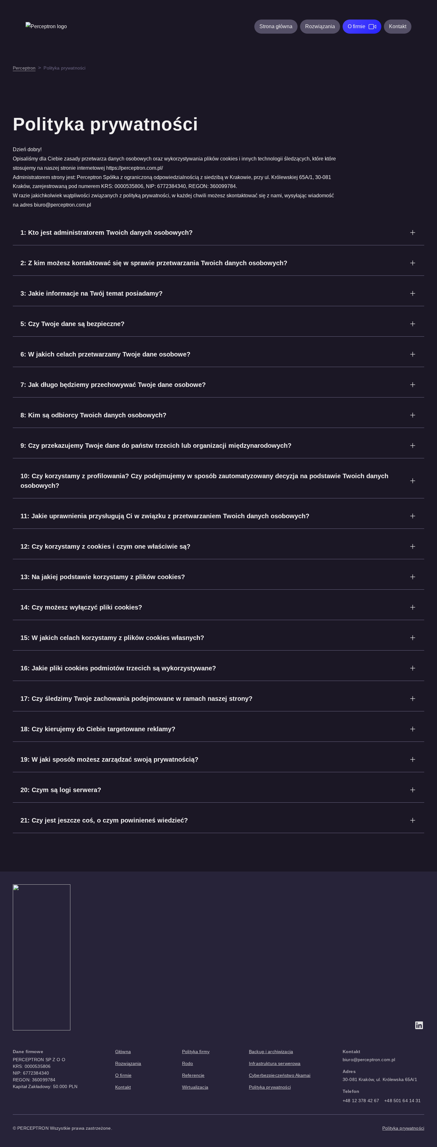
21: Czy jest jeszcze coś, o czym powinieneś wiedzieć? (104, 820)
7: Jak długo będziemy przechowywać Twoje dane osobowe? (113, 384)
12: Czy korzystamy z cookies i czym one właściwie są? (105, 546)
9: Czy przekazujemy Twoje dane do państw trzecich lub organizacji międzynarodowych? (155, 445)
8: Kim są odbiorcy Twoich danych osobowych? (93, 415)
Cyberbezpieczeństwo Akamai (280, 1075)
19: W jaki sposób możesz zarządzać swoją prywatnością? (109, 759)
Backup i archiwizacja (271, 1051)
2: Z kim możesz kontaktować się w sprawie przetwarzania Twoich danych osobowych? (153, 262)
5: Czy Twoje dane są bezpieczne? (72, 323)
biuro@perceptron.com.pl (369, 1059)
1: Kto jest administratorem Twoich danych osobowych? (106, 232)
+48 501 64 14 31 (402, 1100)
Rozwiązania (320, 26)
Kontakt (397, 26)
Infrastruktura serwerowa (274, 1063)
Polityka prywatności (270, 1087)
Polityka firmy (196, 1051)
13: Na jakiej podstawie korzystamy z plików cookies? (102, 576)
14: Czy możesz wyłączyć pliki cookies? (81, 607)
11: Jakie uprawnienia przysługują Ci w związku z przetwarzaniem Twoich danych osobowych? (164, 516)
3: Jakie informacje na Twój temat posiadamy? (91, 293)
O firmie (356, 26)
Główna (123, 1051)
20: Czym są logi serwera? (60, 789)
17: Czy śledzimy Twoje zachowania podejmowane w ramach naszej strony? (136, 698)
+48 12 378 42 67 (361, 1100)
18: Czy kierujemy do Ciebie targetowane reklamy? (97, 729)
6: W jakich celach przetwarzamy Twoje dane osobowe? (105, 354)
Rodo (187, 1063)
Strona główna (275, 26)
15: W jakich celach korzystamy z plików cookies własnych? (112, 637)
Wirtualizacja (195, 1087)
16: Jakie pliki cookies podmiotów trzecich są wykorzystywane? (118, 668)
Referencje (193, 1075)
